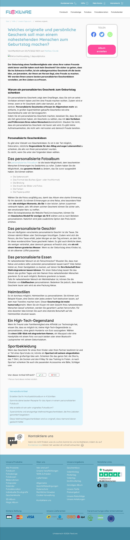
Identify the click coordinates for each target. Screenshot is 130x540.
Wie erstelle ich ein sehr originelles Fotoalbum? (31, 407)
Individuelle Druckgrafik (17, 492)
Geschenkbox (73, 467)
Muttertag (71, 475)
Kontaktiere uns (43, 500)
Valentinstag (73, 471)
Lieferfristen (41, 478)
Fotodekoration (101, 12)
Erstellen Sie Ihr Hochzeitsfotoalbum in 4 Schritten (32, 396)
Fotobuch (64, 12)
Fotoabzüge (76, 12)
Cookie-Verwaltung (45, 495)
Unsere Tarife (73, 489)
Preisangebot (73, 492)
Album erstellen (102, 50)
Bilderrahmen (12, 480)
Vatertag (71, 478)
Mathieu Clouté (51, 51)
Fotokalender (117, 12)
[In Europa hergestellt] (100, 517)
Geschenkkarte (13, 495)
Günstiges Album (75, 485)
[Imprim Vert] (90, 518)
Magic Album (12, 502)
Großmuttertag (74, 481)
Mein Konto (98, 3)
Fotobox (87, 12)
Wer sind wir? (42, 467)
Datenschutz (42, 489)
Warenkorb (115, 3)
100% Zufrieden (43, 474)
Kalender (10, 486)
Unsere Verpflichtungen (47, 470)
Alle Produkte (12, 467)
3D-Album (10, 499)
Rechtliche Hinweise (45, 492)
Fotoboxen (11, 477)
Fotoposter (11, 483)
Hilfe (83, 3)
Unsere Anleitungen (76, 499)
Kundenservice (67, 3)
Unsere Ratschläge (76, 496)
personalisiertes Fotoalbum (24, 162)
